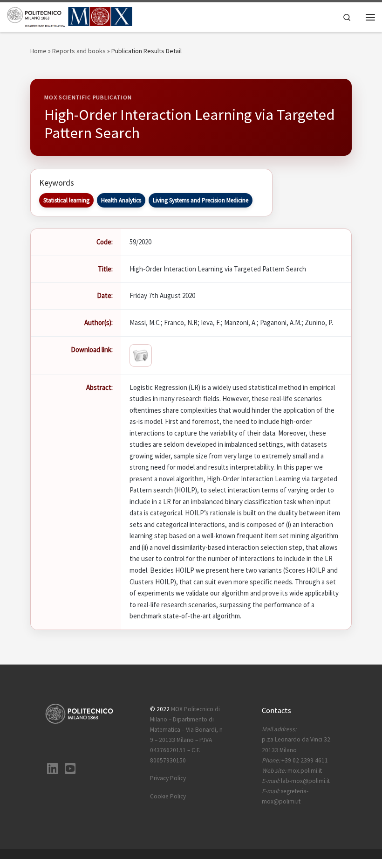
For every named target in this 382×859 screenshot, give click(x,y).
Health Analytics (121, 200)
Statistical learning (66, 200)
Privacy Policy (168, 778)
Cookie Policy (168, 796)
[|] (70, 15)
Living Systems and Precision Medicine (200, 200)
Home (38, 51)
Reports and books (79, 51)
